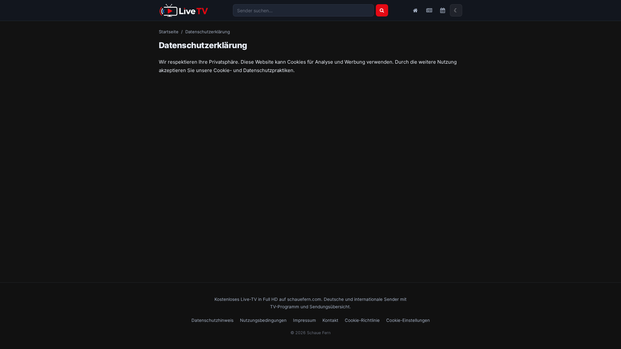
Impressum (304, 320)
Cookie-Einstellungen (408, 320)
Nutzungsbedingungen (263, 320)
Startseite (169, 31)
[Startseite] (415, 10)
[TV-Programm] (442, 10)
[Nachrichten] (429, 10)
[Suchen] (382, 10)
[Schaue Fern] (184, 10)
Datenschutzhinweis (212, 320)
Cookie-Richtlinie (362, 320)
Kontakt (330, 320)
